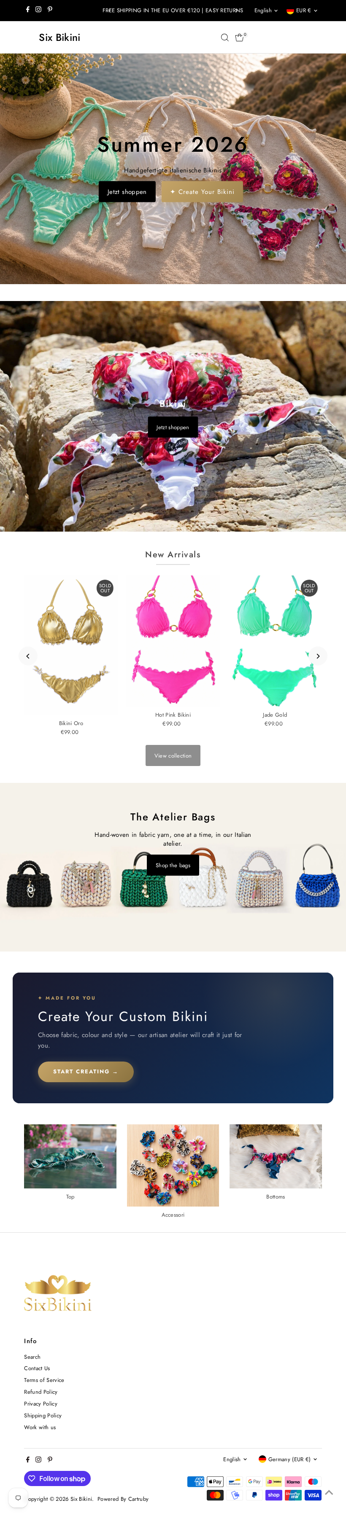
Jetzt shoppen (127, 191)
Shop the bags (173, 865)
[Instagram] (38, 10)
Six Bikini (59, 37)
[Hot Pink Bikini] (173, 641)
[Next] (236, 10)
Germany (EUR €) (289, 1459)
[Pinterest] (50, 10)
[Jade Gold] (275, 641)
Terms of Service (44, 1380)
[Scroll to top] (329, 1492)
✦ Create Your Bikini (202, 191)
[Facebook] (28, 10)
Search (32, 1357)
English (263, 10)
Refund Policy (40, 1392)
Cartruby (138, 1499)
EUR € (303, 10)
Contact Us (37, 1368)
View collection (173, 756)
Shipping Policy (43, 1415)
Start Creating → (86, 1071)
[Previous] (109, 10)
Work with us (40, 1427)
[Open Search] (225, 37)
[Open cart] (239, 37)
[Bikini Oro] (71, 645)
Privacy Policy (40, 1404)
